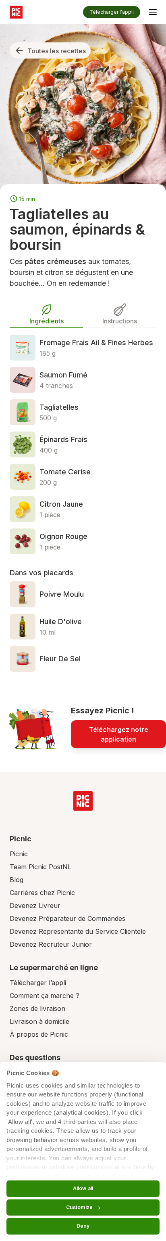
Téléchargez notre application (118, 734)
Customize (79, 1207)
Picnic (19, 854)
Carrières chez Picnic (42, 893)
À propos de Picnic (39, 1034)
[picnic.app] (16, 12)
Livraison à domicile (39, 1021)
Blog (16, 880)
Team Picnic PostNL (40, 867)
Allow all (83, 1188)
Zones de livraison (37, 1008)
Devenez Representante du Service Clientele (78, 931)
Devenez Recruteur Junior (51, 944)
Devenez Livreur (35, 905)
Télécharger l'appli (111, 12)
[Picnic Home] (83, 801)
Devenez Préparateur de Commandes (67, 918)
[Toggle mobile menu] (153, 13)
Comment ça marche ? (44, 996)
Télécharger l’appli (38, 983)
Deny (83, 1226)
